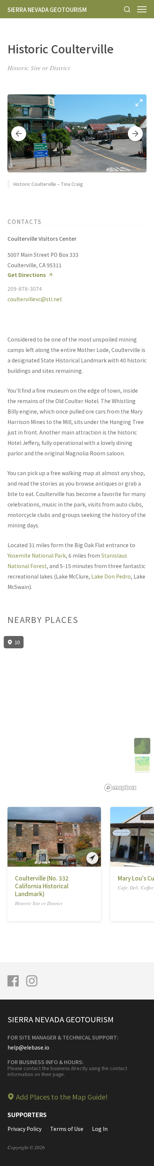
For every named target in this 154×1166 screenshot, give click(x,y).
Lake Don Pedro (111, 576)
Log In (100, 1128)
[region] (77, 714)
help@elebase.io (28, 1047)
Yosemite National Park (36, 555)
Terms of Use (66, 1128)
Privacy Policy (24, 1128)
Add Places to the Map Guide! (62, 1096)
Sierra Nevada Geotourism (47, 9)
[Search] (127, 9)
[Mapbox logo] (120, 787)
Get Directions (26, 275)
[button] (18, 133)
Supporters (27, 1114)
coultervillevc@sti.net (34, 299)
